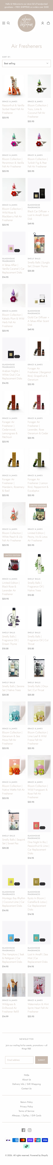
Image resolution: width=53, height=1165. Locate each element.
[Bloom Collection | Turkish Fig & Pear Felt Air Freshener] (39, 140)
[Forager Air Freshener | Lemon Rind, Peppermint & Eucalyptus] (39, 460)
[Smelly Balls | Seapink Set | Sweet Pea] (13, 820)
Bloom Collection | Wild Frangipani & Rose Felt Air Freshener (38, 791)
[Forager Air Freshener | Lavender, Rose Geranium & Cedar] (39, 403)
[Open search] (8, 23)
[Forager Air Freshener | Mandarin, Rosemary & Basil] (13, 460)
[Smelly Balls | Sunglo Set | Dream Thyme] (39, 243)
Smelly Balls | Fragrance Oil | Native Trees (36, 586)
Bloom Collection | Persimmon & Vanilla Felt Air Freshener (13, 162)
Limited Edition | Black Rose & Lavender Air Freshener (10, 588)
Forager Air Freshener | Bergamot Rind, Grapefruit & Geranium (39, 374)
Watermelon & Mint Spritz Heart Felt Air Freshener (38, 1008)
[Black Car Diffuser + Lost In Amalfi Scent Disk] (39, 190)
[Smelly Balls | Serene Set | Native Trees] (13, 667)
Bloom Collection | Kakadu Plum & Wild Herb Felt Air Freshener (13, 320)
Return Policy (26, 1102)
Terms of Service (26, 1111)
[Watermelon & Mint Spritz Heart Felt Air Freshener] (39, 985)
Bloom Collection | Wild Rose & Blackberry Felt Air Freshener (12, 214)
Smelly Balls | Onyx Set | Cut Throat (38, 688)
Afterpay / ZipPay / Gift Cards (26, 1115)
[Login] (42, 23)
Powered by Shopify (39, 1155)
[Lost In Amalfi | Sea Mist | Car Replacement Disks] (39, 933)
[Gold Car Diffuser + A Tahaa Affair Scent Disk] (39, 295)
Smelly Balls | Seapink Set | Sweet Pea (13, 841)
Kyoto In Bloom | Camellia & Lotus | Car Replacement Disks (37, 903)
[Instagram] (29, 1130)
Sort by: (6, 57)
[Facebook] (23, 1130)
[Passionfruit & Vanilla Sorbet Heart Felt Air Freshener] (13, 86)
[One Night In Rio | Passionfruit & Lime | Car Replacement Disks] (39, 820)
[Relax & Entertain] (26, 22)
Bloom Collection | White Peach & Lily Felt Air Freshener (12, 536)
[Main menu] (3, 23)
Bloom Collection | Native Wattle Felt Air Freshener (13, 789)
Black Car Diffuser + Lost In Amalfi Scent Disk (38, 215)
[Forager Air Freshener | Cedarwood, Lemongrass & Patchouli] (13, 403)
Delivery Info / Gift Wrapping (26, 1084)
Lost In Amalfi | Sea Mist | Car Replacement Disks (38, 958)
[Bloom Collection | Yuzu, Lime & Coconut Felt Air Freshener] (39, 86)
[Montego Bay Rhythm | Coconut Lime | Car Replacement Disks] (13, 876)
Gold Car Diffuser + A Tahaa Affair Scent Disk (38, 321)
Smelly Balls (34, 258)
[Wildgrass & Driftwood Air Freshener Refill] (13, 985)
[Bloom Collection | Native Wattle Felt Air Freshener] (13, 767)
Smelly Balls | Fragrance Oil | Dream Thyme (10, 640)
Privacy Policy (26, 1106)
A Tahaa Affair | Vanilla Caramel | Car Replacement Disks (13, 268)
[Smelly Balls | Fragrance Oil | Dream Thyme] (13, 617)
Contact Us (26, 1088)
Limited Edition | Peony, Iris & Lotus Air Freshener (37, 536)
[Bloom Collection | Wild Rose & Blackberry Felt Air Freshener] (13, 190)
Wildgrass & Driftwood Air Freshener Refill (10, 1008)
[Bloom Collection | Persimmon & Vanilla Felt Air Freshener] (13, 140)
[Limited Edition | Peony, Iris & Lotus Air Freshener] (39, 514)
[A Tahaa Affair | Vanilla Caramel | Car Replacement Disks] (13, 243)
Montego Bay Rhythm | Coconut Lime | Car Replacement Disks (13, 902)
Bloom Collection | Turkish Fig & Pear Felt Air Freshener (38, 162)
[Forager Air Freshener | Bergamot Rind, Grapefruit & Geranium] (39, 349)
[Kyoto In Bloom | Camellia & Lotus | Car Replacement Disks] (39, 876)
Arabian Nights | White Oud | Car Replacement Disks (12, 374)
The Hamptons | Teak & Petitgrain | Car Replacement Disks (13, 958)
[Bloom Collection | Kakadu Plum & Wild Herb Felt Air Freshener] (13, 295)
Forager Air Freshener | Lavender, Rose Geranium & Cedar (38, 427)
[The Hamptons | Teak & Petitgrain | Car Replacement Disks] (13, 933)
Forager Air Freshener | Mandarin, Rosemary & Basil (13, 485)
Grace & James (9, 101)
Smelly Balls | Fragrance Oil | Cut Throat (38, 640)
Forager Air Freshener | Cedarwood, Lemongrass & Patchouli (10, 429)
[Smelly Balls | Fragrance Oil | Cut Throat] (39, 617)
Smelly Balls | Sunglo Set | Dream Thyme (39, 264)
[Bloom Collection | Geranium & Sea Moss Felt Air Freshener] (13, 713)
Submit (41, 1060)
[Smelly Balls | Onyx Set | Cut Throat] (39, 667)
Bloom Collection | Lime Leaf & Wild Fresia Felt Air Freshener (38, 738)
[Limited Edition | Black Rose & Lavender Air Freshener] (13, 563)
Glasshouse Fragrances (34, 206)
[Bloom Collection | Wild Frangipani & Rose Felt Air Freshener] (39, 767)
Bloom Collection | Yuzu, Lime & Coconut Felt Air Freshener (38, 111)
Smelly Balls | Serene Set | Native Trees (13, 688)
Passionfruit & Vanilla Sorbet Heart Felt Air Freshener (13, 109)
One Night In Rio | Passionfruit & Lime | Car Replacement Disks (38, 847)
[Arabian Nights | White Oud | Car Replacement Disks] (13, 349)
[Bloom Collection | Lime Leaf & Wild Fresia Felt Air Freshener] (39, 713)
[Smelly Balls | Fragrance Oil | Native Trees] (39, 563)
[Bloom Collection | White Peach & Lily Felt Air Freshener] (13, 514)
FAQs (26, 1075)
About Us (26, 1079)
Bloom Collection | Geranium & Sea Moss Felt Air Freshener (12, 738)
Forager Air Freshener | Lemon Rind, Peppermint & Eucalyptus (38, 485)
